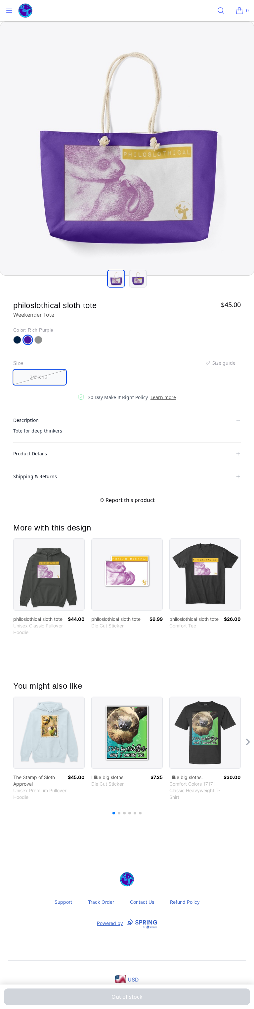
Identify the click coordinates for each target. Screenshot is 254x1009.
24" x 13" (40, 377)
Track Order (101, 902)
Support (63, 902)
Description (26, 420)
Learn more (163, 397)
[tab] (116, 278)
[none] (219, 363)
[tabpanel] (127, 149)
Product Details (30, 453)
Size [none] (18, 363)
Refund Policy (185, 902)
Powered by (110, 923)
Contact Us (142, 902)
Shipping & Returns (35, 476)
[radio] (39, 377)
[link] (49, 574)
